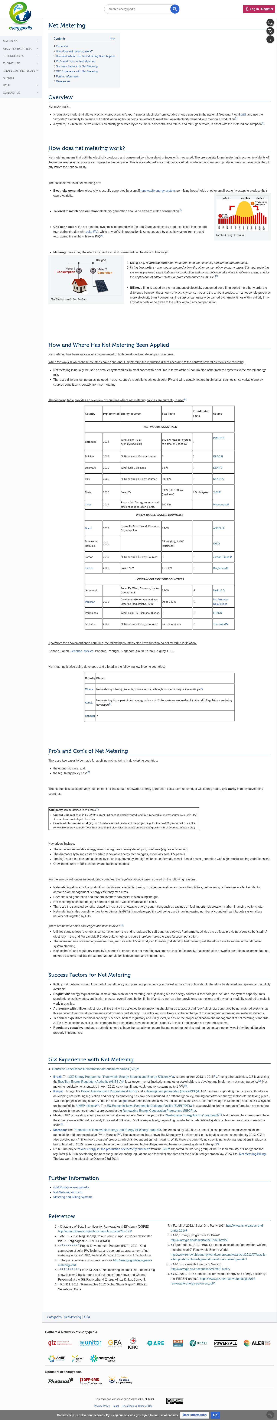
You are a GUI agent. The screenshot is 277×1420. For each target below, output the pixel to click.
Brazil (88, 528)
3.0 (62, 1245)
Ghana (89, 689)
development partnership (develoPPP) (171, 1091)
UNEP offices (85, 1105)
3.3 (73, 1245)
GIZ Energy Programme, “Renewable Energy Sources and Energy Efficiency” (120, 1076)
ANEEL (217, 528)
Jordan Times (221, 556)
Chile (88, 504)
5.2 (69, 1269)
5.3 (73, 1269)
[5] (216, 276)
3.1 (65, 1245)
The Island (219, 623)
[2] (263, 123)
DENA (216, 467)
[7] (97, 809)
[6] (185, 399)
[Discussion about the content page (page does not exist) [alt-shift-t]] (270, 22)
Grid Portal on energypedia (71, 1187)
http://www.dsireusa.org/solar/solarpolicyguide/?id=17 (93, 1231)
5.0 (62, 1269)
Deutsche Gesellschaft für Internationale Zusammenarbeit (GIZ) (94, 1069)
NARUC (217, 590)
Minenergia (219, 504)
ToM (215, 492)
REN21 (217, 478)
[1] (236, 118)
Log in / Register (261, 9)
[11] (119, 1134)
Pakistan (90, 601)
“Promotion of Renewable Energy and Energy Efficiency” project (116, 1129)
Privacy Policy (102, 1406)
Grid (87, 1317)
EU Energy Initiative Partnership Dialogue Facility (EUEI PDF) (148, 1105)
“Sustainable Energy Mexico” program (190, 1115)
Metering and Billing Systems (72, 1197)
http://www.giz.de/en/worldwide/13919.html (199, 1269)
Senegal (90, 715)
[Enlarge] (267, 235)
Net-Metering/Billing (252, 1154)
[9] (185, 1085)
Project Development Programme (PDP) (108, 1091)
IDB (215, 543)
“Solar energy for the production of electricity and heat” (114, 1149)
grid (243, 114)
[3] (181, 210)
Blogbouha (219, 568)
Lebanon (76, 651)
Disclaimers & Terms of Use (137, 1406)
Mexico (88, 651)
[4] (101, 235)
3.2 (69, 1245)
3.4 (77, 1245)
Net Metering (72, 1317)
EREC (216, 456)
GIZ (164, 1149)
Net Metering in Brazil (67, 1192)
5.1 (65, 1269)
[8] (215, 1076)
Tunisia (89, 568)
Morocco (59, 1129)
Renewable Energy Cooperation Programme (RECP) (158, 1110)
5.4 (77, 1269)
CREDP (217, 438)
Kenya (89, 702)
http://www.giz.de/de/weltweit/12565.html (198, 1240)
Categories (54, 1317)
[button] (194, 1415)
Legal (116, 1406)
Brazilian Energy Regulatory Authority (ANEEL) (89, 1081)
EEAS (216, 612)
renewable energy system (158, 190)
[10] (220, 1114)
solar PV (91, 231)
